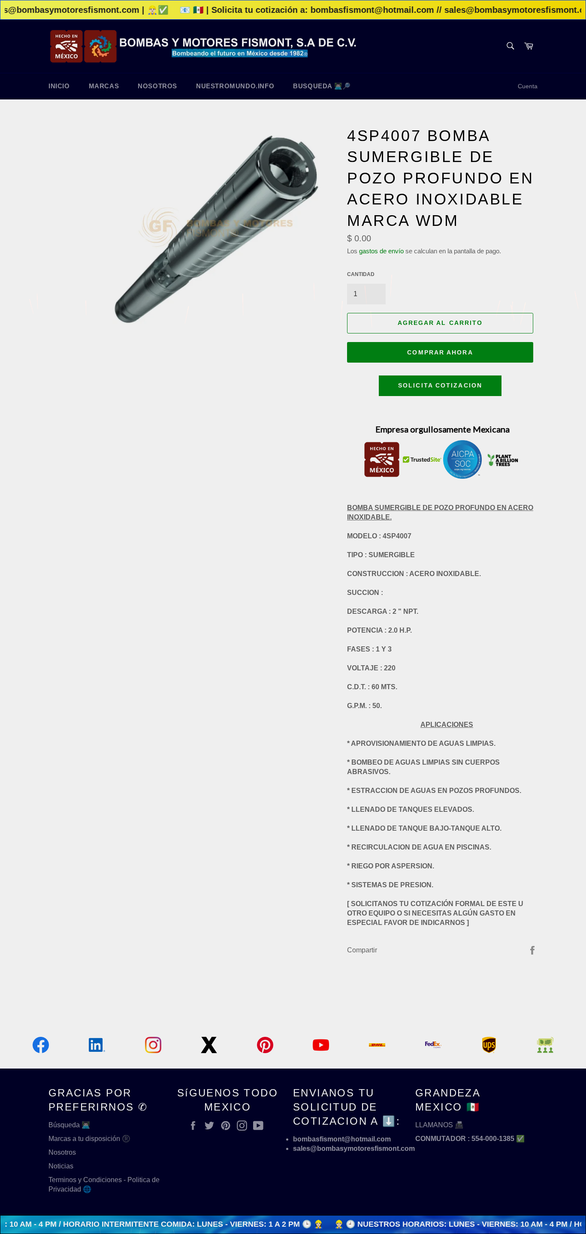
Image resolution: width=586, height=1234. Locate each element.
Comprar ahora (440, 352)
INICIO (59, 86)
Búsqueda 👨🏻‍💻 (69, 1125)
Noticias (60, 1166)
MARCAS (104, 86)
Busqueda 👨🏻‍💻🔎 (322, 86)
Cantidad (361, 274)
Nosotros (62, 1152)
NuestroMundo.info (235, 86)
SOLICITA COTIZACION (440, 385)
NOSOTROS (157, 86)
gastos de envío (381, 251)
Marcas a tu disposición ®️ (89, 1138)
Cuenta (528, 86)
